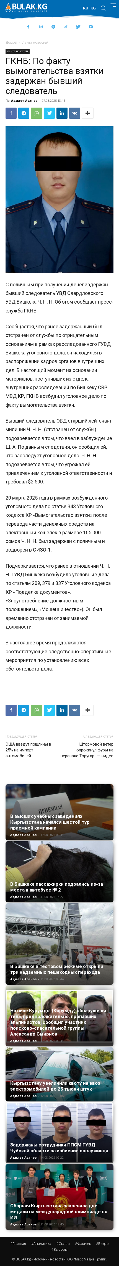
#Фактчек (83, 1243)
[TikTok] (66, 27)
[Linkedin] (62, 113)
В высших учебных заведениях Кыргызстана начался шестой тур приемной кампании (50, 822)
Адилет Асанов (24, 100)
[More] (88, 113)
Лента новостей (35, 42)
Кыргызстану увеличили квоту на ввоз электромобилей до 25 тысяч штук (55, 1086)
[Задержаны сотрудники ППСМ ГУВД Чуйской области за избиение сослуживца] (59, 1132)
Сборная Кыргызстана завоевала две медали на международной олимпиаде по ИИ (58, 1211)
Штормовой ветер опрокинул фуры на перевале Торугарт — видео (87, 750)
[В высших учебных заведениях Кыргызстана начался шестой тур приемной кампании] (59, 812)
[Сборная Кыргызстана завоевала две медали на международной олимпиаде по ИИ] (59, 1197)
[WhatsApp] (36, 113)
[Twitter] (78, 27)
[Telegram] (53, 27)
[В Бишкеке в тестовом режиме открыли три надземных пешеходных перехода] (59, 944)
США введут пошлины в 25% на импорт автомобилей (28, 750)
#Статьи (63, 1243)
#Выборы (59, 1249)
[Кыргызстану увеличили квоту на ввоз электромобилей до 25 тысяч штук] (59, 1074)
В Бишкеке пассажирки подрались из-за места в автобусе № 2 (56, 887)
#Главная (18, 1243)
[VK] (74, 113)
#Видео (102, 1243)
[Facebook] (28, 27)
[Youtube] (90, 27)
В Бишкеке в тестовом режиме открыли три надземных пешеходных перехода (56, 969)
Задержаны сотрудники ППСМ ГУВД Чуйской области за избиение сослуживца (59, 1147)
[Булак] (26, 7)
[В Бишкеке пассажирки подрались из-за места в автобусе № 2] (59, 871)
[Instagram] (41, 27)
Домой (11, 42)
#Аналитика (41, 1243)
